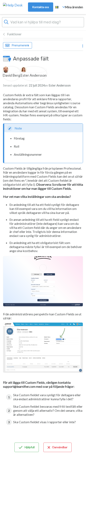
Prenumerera (20, 45)
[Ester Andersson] (33, 69)
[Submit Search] (6, 21)
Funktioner (14, 34)
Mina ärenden (74, 7)
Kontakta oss (40, 7)
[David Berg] (11, 69)
